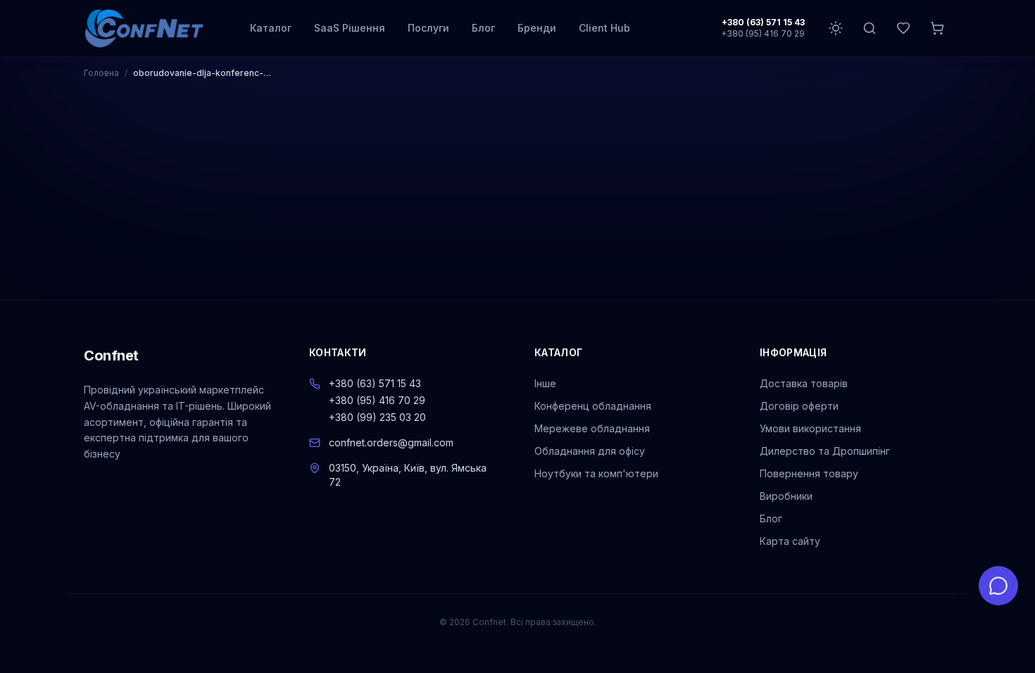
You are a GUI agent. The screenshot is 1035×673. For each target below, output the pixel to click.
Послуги (428, 28)
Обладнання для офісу (589, 451)
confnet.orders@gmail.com (391, 442)
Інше (545, 383)
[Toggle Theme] (836, 28)
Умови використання (810, 428)
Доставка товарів (804, 383)
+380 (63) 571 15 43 (763, 22)
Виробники (786, 496)
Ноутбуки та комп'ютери (596, 473)
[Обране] (903, 28)
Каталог (270, 28)
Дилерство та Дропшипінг (825, 451)
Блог (483, 28)
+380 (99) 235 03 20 (377, 417)
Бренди (537, 28)
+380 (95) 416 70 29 (763, 33)
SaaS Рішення (349, 28)
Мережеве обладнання (592, 428)
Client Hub (604, 28)
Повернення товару (809, 473)
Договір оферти (799, 406)
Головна (101, 73)
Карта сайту (790, 541)
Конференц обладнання (592, 406)
